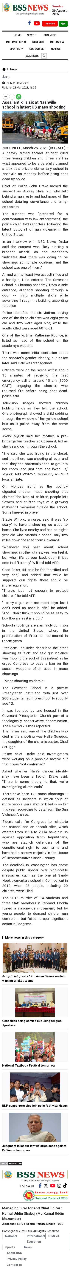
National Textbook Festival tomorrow (28, 1065)
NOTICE (55, 48)
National (11, 1236)
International (16, 42)
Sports (15, 48)
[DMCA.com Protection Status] (11, 1163)
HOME (17, 35)
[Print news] (18, 97)
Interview (57, 42)
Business (49, 35)
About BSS (14, 1253)
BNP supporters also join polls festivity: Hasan (35, 1105)
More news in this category (24, 937)
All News (32, 55)
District (38, 42)
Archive (50, 23)
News (30, 35)
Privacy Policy (17, 1259)
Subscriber (37, 48)
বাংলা (63, 23)
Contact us (14, 1265)
